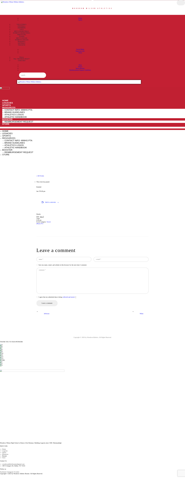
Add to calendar (50, 202)
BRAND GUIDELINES (14, 112)
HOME (5, 100)
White (141, 313)
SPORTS (6, 105)
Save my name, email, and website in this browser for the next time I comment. (63, 265)
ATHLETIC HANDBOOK (15, 117)
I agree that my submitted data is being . (57, 297)
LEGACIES (7, 103)
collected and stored (69, 297)
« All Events (40, 176)
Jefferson (46, 313)
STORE (5, 124)
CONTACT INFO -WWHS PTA (18, 110)
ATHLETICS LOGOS (14, 114)
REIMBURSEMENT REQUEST (18, 122)
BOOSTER (7, 119)
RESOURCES (8, 107)
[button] (92, 127)
